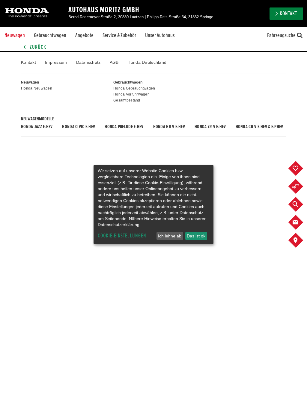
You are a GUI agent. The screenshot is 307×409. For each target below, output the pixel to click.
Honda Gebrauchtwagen (134, 88)
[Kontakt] (300, 222)
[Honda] (27, 13)
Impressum (56, 62)
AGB (114, 62)
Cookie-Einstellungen (122, 236)
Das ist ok (196, 236)
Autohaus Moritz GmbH (103, 10)
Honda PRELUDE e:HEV (124, 126)
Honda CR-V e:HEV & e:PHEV (259, 126)
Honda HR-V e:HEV (169, 126)
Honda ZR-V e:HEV (210, 126)
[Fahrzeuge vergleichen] (300, 186)
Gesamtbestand (126, 100)
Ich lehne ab (169, 236)
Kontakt (28, 62)
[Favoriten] (300, 168)
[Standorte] (300, 240)
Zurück (37, 47)
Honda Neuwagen (36, 88)
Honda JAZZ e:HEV (36, 126)
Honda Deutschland (146, 62)
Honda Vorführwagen (131, 94)
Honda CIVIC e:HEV (78, 126)
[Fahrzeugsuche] (300, 204)
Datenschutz (88, 62)
